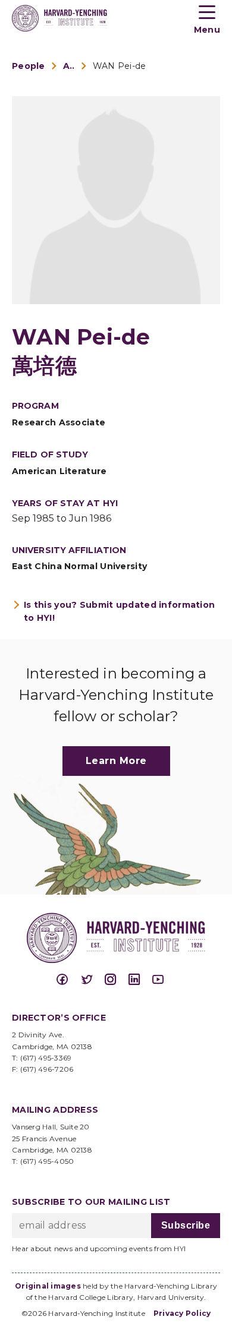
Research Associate (58, 422)
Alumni (69, 66)
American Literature (59, 471)
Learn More (116, 760)
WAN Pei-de (119, 66)
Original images (48, 1285)
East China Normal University (79, 566)
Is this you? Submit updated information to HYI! (119, 611)
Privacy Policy (182, 1313)
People (28, 66)
